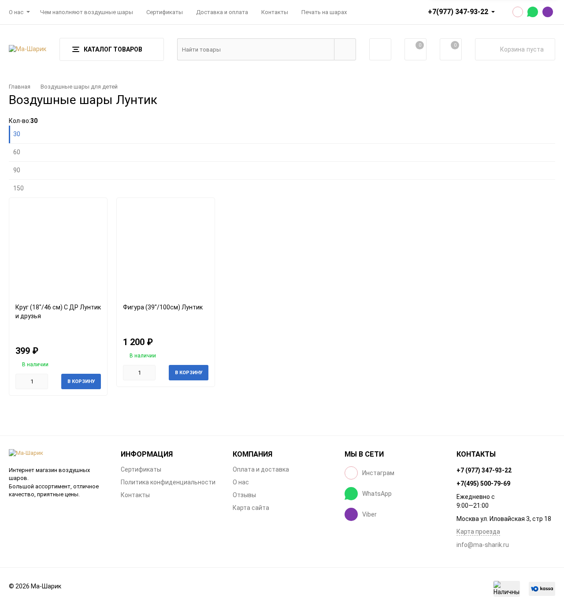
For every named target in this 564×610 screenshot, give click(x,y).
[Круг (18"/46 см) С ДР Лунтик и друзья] (58, 247)
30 (16, 134)
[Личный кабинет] (380, 49)
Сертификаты (164, 12)
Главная (19, 86)
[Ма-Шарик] (58, 453)
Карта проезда (478, 531)
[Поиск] (345, 49)
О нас (16, 12)
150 (18, 188)
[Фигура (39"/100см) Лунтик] (165, 247)
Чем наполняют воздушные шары (86, 12)
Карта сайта (251, 508)
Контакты (274, 12)
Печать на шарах (324, 12)
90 (16, 170)
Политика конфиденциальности (168, 482)
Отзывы (244, 495)
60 (16, 152)
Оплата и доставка (261, 469)
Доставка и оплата (222, 12)
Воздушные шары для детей (79, 86)
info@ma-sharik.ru (482, 544)
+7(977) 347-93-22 (458, 11)
